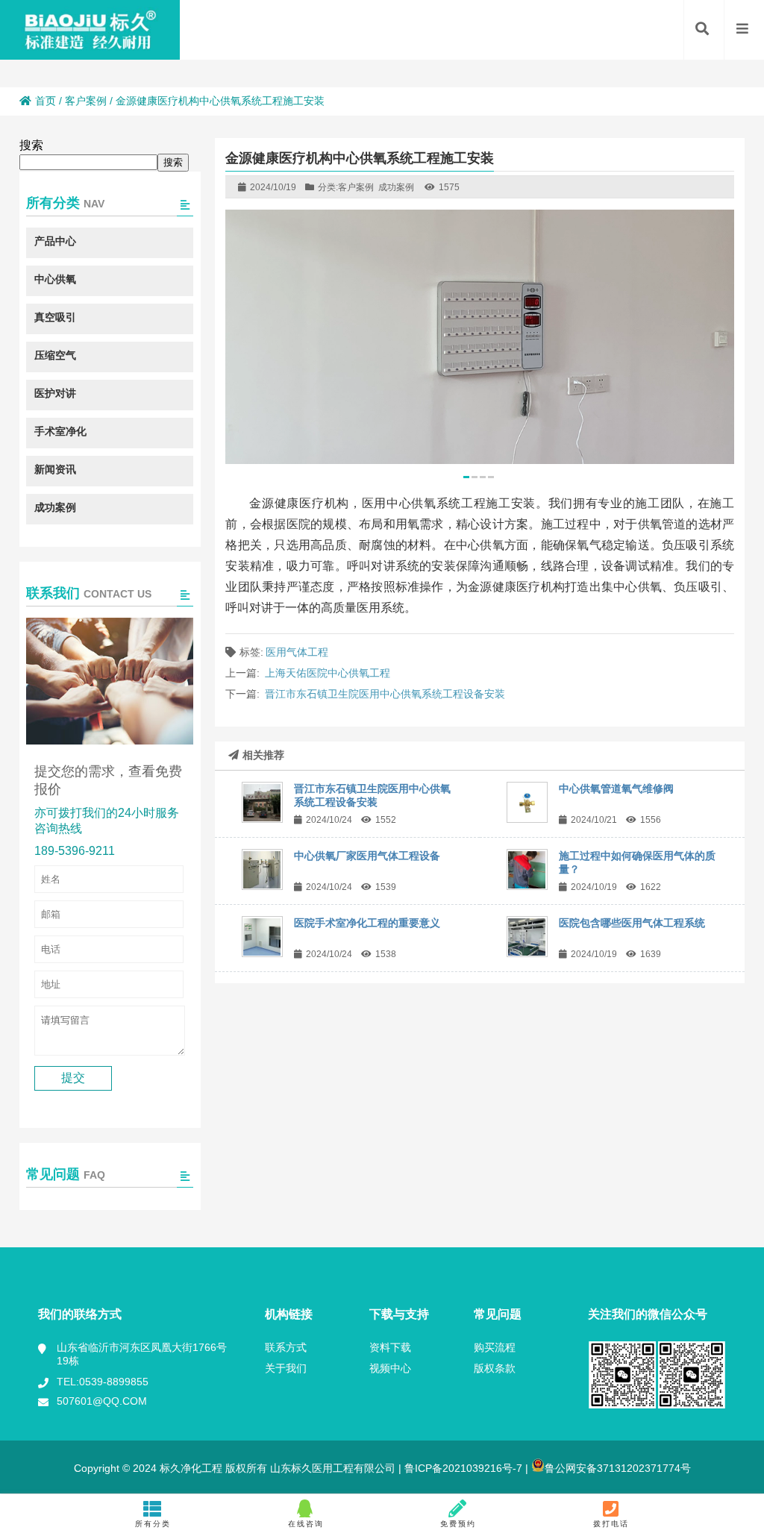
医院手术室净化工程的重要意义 (367, 923)
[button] (466, 477)
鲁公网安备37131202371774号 (618, 1468)
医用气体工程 (297, 652)
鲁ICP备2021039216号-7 (461, 1468)
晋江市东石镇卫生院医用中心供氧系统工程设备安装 (385, 694)
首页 (45, 101)
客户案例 (86, 101)
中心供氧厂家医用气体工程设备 (367, 856)
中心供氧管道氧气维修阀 (616, 788)
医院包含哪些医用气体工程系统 (632, 923)
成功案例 (396, 187)
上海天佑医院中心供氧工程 (327, 673)
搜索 (31, 145)
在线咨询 (306, 1524)
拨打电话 (611, 1524)
